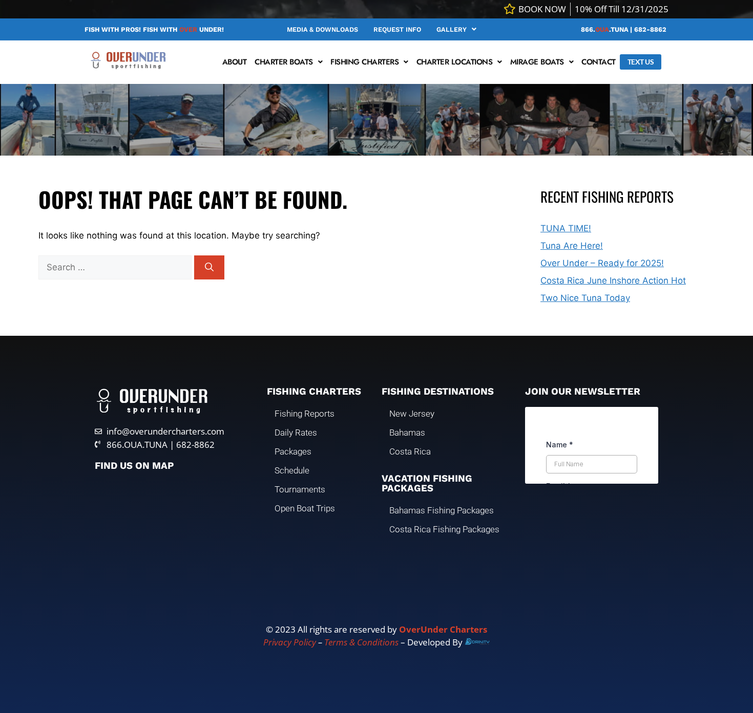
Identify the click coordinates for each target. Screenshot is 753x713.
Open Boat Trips (305, 508)
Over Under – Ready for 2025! (602, 263)
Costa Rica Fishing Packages (444, 529)
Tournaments (300, 489)
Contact (598, 62)
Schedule (292, 470)
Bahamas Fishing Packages (441, 510)
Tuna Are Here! (571, 246)
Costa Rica (410, 451)
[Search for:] (116, 267)
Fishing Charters (364, 62)
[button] (456, 29)
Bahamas (407, 432)
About (234, 62)
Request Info (397, 29)
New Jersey (411, 413)
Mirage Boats (537, 62)
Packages (293, 451)
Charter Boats (284, 62)
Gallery (451, 29)
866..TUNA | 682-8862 (623, 29)
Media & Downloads (322, 29)
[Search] (209, 267)
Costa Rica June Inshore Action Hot (613, 280)
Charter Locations (454, 62)
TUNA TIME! (565, 228)
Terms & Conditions (361, 642)
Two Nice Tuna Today (585, 298)
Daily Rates (296, 432)
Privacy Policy (289, 642)
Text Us (641, 61)
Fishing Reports (304, 413)
